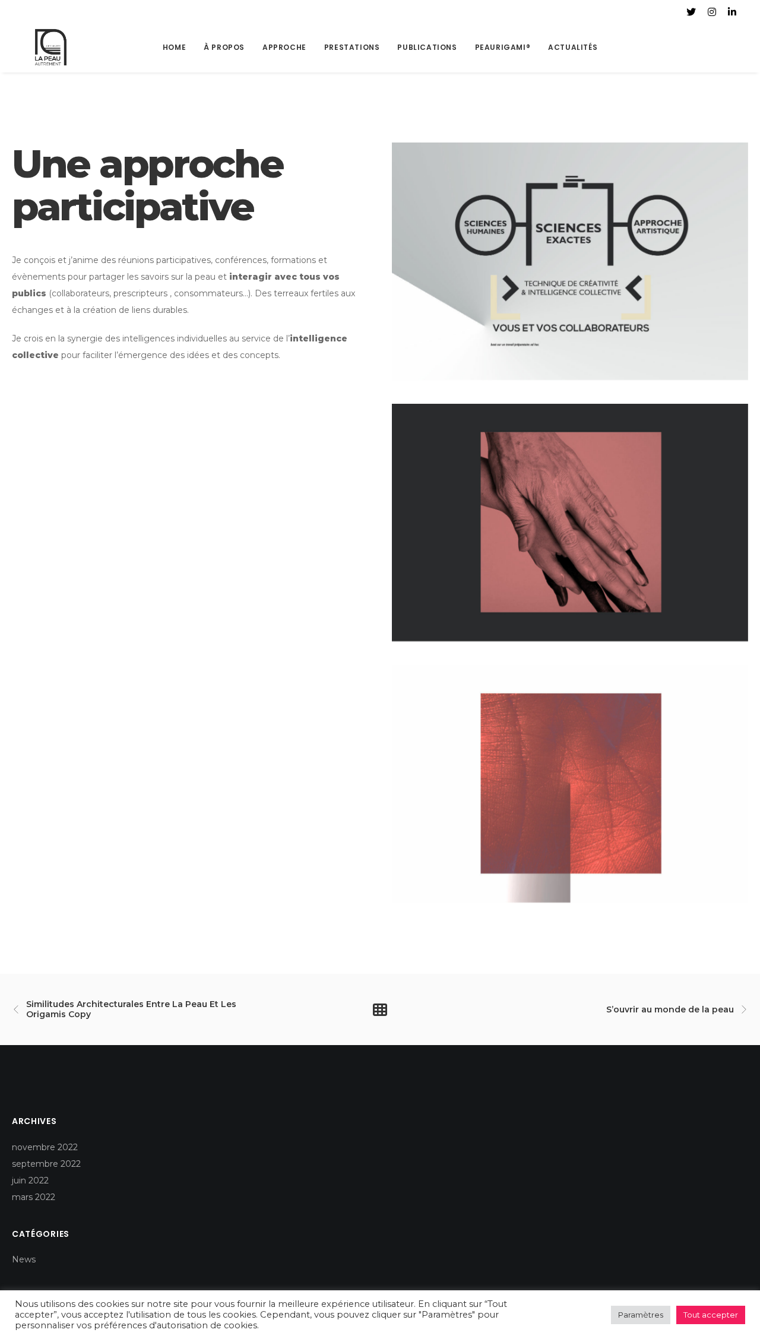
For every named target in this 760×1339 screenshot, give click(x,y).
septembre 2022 (46, 1163)
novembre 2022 (45, 1147)
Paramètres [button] (640, 1314)
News (24, 1259)
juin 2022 (30, 1180)
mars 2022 (33, 1197)
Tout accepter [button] (710, 1314)
